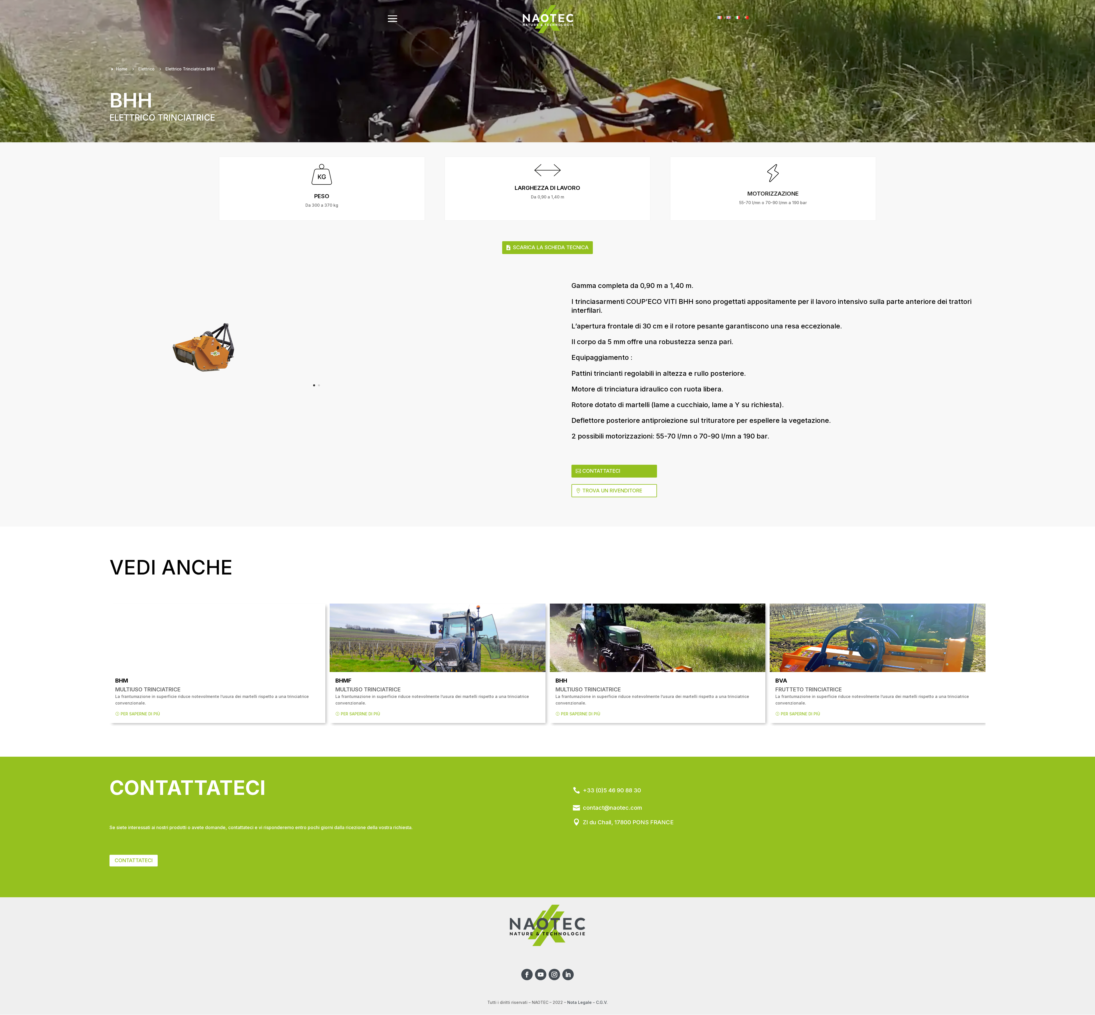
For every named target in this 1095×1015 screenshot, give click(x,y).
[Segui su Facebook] (527, 974)
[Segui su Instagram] (554, 974)
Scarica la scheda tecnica (551, 247)
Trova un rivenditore (612, 491)
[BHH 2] (212, 339)
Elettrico (146, 68)
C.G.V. (602, 1002)
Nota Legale (579, 1002)
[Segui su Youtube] (540, 974)
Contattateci (601, 471)
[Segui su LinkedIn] (568, 974)
